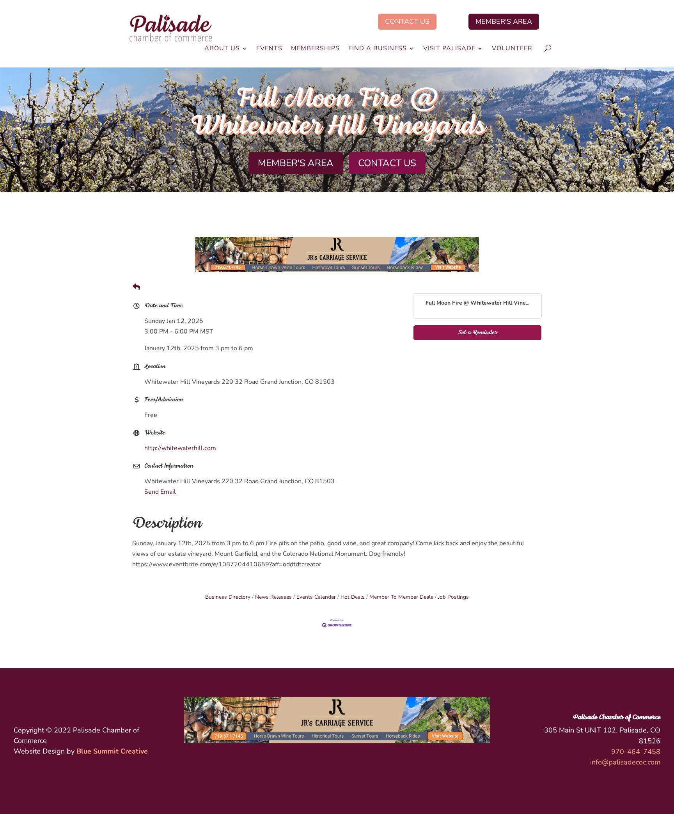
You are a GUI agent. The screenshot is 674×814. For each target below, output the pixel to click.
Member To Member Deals (401, 597)
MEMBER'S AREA (503, 21)
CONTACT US (407, 21)
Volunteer (512, 49)
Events (269, 49)
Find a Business (377, 49)
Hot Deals (353, 597)
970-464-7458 (635, 751)
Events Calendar (316, 597)
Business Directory (227, 597)
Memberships (315, 49)
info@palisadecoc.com (625, 762)
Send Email (160, 492)
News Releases (273, 597)
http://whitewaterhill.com (180, 448)
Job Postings (453, 597)
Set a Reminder (477, 333)
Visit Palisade (449, 49)
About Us (222, 49)
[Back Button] (136, 287)
